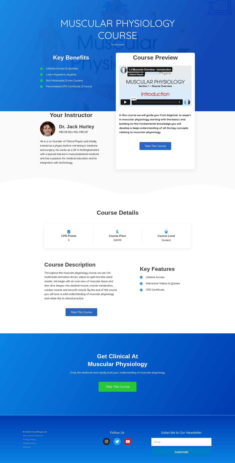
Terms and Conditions (33, 435)
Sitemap (27, 447)
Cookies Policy (29, 443)
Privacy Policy (29, 439)
